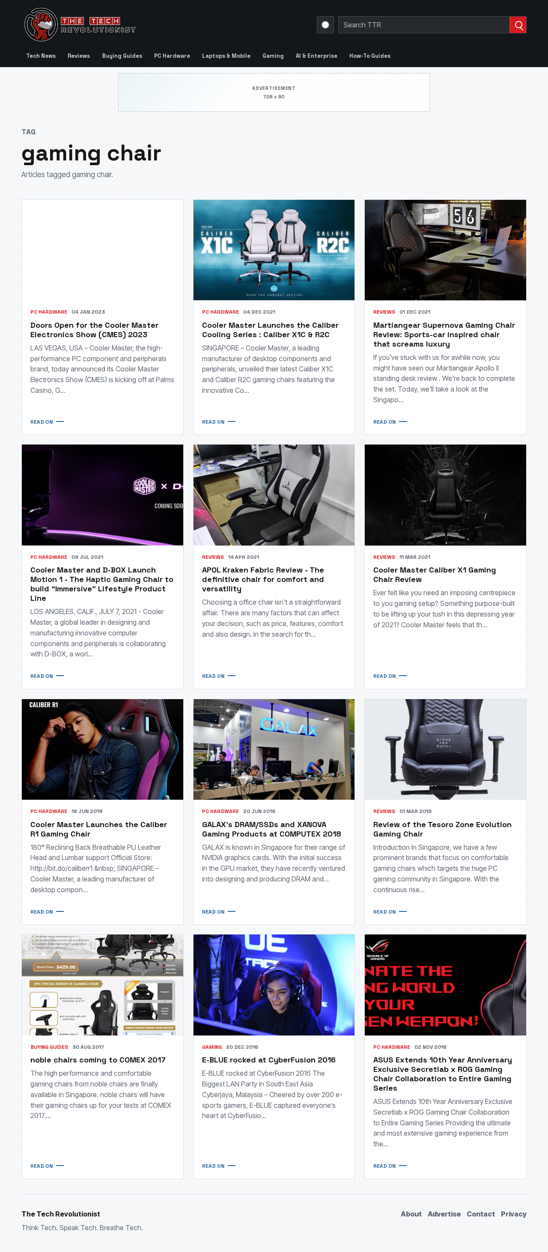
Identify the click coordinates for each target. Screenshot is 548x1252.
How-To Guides (369, 55)
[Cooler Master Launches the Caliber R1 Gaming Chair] (102, 749)
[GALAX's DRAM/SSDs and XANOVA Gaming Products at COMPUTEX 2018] (274, 749)
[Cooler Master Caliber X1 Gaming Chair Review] (445, 495)
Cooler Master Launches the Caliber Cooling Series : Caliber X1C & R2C (270, 329)
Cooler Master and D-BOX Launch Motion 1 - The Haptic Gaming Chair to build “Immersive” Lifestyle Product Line (101, 584)
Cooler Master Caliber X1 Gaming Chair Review (434, 574)
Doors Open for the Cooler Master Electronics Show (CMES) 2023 (94, 329)
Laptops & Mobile (226, 55)
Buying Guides (122, 55)
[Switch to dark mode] (325, 24)
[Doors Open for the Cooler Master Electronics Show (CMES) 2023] (102, 250)
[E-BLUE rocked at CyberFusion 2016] (274, 985)
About (411, 1214)
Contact (481, 1214)
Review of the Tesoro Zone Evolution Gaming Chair (442, 829)
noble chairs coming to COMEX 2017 (98, 1060)
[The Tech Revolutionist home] (141, 25)
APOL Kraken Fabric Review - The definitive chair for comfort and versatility (263, 579)
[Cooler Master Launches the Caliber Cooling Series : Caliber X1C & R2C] (274, 250)
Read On (41, 421)
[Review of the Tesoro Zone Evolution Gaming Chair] (445, 749)
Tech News (41, 55)
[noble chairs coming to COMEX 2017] (102, 985)
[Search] (517, 25)
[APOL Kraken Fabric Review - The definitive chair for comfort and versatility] (274, 495)
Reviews (79, 55)
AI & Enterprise (316, 55)
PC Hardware (172, 55)
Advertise (444, 1214)
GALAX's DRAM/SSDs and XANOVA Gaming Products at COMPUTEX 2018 (271, 829)
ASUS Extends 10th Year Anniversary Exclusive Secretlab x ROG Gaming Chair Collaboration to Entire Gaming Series (442, 1074)
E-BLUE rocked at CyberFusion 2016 (269, 1060)
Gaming (273, 55)
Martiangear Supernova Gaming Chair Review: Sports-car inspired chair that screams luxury (444, 334)
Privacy (514, 1214)
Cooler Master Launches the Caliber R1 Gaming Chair (98, 829)
